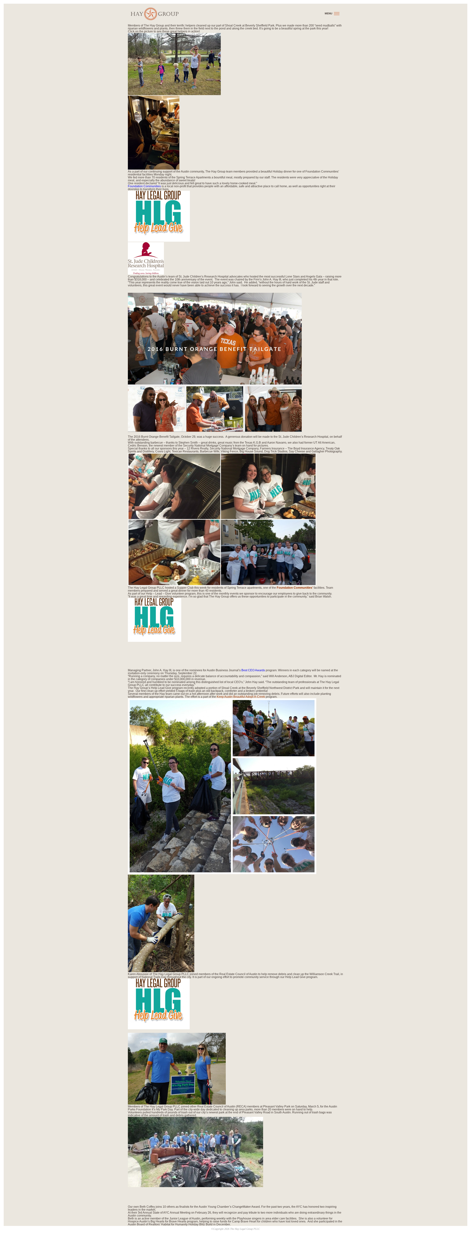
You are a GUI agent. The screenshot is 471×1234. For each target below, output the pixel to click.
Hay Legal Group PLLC (154, 13)
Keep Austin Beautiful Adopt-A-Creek (241, 696)
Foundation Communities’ (295, 587)
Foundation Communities (144, 186)
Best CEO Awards (253, 670)
